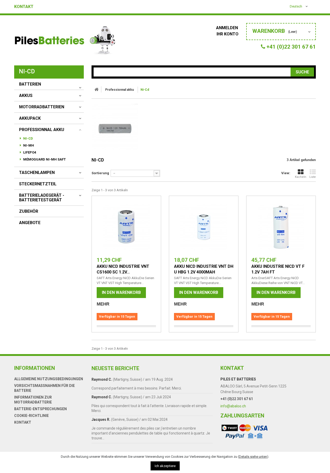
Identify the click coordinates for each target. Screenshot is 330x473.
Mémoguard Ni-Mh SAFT (44, 159)
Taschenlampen (37, 172)
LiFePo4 (29, 152)
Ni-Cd (27, 138)
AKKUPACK (30, 118)
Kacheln (300, 177)
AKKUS (25, 95)
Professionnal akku (41, 129)
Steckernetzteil (37, 184)
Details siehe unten (253, 457)
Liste (312, 177)
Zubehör (28, 211)
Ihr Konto (227, 34)
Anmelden (227, 27)
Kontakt (24, 6)
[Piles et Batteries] (65, 42)
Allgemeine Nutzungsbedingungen (48, 379)
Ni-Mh (28, 145)
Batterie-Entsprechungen (40, 409)
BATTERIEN (30, 84)
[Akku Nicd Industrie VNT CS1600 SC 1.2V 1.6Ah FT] (126, 227)
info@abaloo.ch (233, 406)
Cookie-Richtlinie (31, 416)
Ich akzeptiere (165, 466)
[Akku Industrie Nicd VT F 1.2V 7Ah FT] (281, 227)
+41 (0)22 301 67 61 (236, 399)
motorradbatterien (41, 107)
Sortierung (100, 173)
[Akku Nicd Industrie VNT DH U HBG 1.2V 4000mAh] (203, 227)
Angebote (29, 222)
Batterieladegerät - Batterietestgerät (41, 197)
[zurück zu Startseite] (96, 89)
